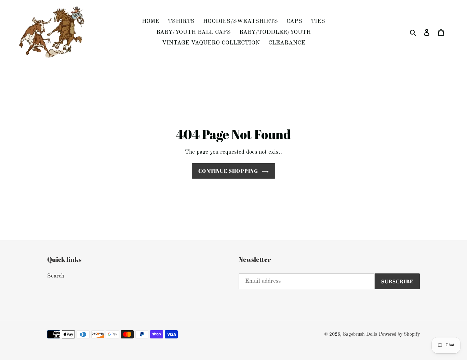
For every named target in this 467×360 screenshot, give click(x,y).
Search (55, 276)
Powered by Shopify (399, 334)
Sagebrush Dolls (360, 334)
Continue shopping (228, 170)
